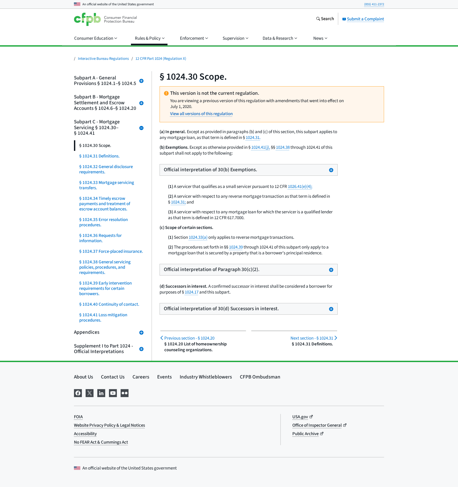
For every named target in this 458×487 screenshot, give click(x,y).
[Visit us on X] (90, 393)
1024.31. (253, 137)
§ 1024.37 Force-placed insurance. (111, 251)
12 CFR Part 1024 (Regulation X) (160, 58)
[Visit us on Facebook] (78, 393)
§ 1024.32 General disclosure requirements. (106, 169)
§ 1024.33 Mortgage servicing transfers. (106, 185)
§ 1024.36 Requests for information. (100, 238)
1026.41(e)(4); (300, 186)
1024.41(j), (260, 147)
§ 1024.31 (311, 338)
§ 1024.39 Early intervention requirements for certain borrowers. (105, 288)
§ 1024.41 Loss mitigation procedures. (103, 317)
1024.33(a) (198, 237)
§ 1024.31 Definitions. (99, 156)
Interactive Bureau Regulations (103, 58)
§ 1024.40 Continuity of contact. (109, 304)
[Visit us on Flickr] (125, 393)
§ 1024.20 (189, 338)
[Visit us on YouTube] (113, 393)
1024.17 (192, 292)
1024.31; (178, 202)
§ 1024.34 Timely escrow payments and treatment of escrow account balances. (104, 203)
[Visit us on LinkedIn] (101, 393)
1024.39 (236, 247)
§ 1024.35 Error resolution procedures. (103, 222)
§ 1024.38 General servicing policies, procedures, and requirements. (105, 267)
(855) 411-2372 (374, 4)
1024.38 (283, 147)
